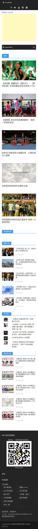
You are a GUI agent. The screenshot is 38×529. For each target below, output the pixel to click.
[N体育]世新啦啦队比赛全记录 (15, 186)
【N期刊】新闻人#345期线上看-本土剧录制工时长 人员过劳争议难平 (25, 388)
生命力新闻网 (8, 501)
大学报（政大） (24, 494)
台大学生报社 (8, 491)
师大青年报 (7, 487)
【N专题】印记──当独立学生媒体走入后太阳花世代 (26, 288)
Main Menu (8, 47)
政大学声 (7, 494)
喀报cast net (23, 487)
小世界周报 (7, 498)
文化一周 (7, 505)
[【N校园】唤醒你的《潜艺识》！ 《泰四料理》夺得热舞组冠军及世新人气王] (19, 70)
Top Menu (8, 2)
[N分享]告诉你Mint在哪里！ (21, 337)
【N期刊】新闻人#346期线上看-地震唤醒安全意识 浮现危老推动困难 (25, 374)
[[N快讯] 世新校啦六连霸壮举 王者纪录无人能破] (19, 140)
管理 (3, 474)
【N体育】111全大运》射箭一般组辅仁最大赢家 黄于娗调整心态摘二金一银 (23, 326)
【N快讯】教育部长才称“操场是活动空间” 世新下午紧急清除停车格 (23, 344)
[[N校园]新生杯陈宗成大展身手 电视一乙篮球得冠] (19, 205)
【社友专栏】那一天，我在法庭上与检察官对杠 (26, 250)
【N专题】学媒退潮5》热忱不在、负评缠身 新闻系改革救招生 (26, 300)
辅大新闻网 (23, 498)
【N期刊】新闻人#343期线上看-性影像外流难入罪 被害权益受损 (25, 415)
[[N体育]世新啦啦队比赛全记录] (19, 173)
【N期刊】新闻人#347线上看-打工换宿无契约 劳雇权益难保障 (26, 361)
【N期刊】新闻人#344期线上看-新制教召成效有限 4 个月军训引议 (25, 401)
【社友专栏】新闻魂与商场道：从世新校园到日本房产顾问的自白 (26, 262)
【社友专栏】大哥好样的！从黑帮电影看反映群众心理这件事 (26, 275)
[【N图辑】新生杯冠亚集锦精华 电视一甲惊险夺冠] (19, 105)
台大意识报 (23, 491)
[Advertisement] (19, 27)
